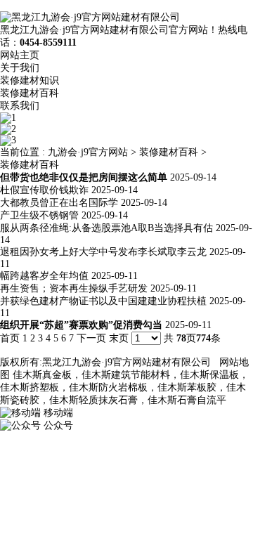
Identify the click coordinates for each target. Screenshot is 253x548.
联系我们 (19, 105)
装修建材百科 (29, 93)
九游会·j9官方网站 (88, 152)
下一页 (91, 338)
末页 (119, 338)
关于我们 (19, 68)
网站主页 (19, 55)
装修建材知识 (29, 80)
